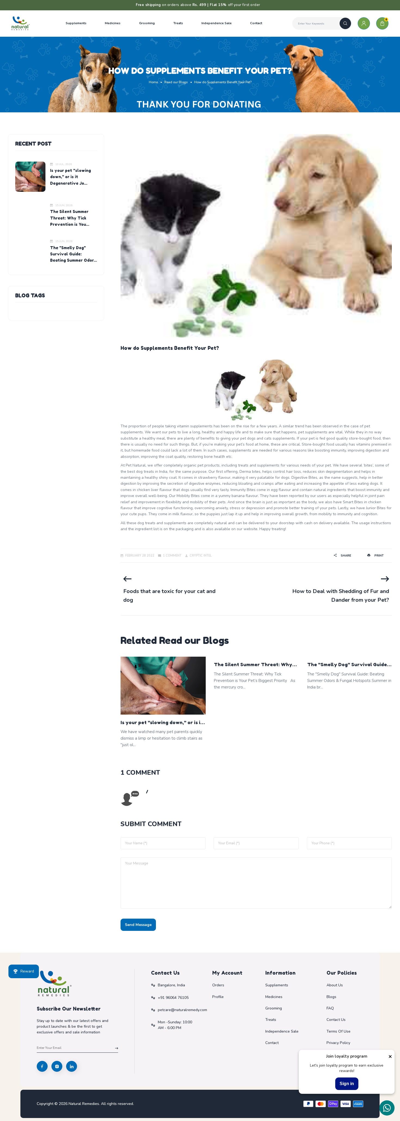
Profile (218, 996)
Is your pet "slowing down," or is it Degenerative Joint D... (162, 722)
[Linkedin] (71, 1066)
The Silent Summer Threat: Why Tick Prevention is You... (69, 218)
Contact (272, 1042)
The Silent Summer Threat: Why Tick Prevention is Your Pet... (253, 665)
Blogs (331, 996)
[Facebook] (42, 1066)
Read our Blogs (176, 82)
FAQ (330, 1008)
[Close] (390, 1056)
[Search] (345, 23)
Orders (218, 985)
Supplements (276, 985)
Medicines (273, 996)
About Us (335, 985)
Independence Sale (282, 1031)
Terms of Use (338, 1031)
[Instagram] (56, 1066)
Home (153, 82)
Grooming (273, 1008)
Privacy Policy (338, 1042)
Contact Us (336, 1019)
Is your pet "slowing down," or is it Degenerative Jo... (70, 177)
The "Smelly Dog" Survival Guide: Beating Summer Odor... (73, 254)
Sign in (347, 1083)
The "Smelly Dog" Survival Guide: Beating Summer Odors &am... (347, 665)
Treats (270, 1019)
